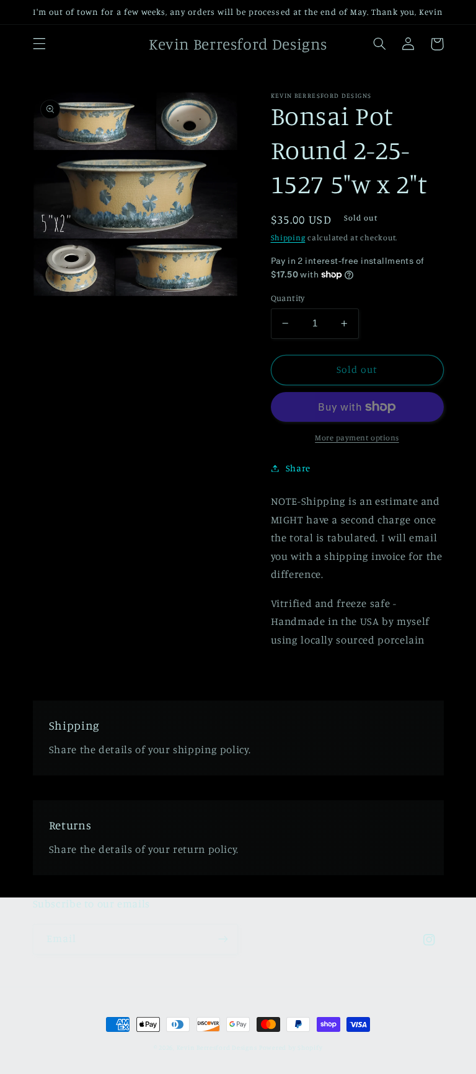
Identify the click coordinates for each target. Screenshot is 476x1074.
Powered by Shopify (290, 1047)
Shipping (288, 237)
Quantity (288, 298)
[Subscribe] (223, 939)
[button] (39, 44)
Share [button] (298, 468)
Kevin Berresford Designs (217, 1047)
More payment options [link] (357, 437)
